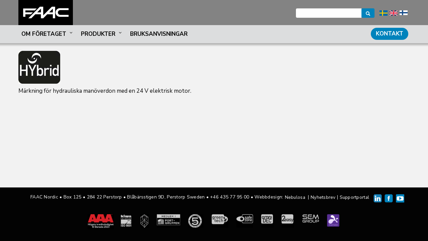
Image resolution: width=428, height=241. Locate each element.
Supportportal (354, 197)
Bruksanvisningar (159, 34)
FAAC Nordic (45, 12)
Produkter (98, 34)
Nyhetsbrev (323, 197)
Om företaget (43, 34)
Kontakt (389, 33)
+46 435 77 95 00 (229, 197)
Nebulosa (295, 197)
